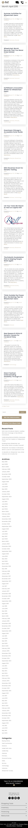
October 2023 (6, 524)
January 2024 (6, 516)
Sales (3, 761)
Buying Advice (6, 741)
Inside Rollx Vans (6, 748)
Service (4, 763)
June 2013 (4, 698)
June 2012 (4, 728)
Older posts (6, 406)
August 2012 (5, 723)
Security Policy (11, 826)
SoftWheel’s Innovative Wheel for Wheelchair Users (13, 89)
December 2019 (6, 566)
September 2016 (6, 601)
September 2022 (6, 551)
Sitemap (19, 826)
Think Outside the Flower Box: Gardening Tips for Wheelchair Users (14, 297)
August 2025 (5, 481)
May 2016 (4, 611)
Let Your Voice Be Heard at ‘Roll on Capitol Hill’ (13, 207)
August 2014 (5, 663)
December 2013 (6, 683)
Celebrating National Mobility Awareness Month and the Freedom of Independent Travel (13, 439)
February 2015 (6, 648)
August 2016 (5, 603)
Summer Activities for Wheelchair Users (12, 14)
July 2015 (4, 636)
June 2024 (5, 504)
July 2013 (4, 695)
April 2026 (5, 464)
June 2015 (4, 638)
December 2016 (6, 593)
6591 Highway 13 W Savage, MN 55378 (14, 793)
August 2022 (5, 554)
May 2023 (4, 536)
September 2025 (7, 479)
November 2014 (6, 656)
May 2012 (4, 730)
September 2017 (6, 581)
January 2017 (5, 591)
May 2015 (4, 641)
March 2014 (5, 676)
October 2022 (6, 549)
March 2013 (5, 705)
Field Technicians (7, 743)
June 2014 (5, 668)
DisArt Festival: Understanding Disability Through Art (13, 375)
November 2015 (6, 626)
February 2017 (6, 588)
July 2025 (4, 484)
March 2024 (5, 511)
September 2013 (6, 690)
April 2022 (5, 561)
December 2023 (6, 519)
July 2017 (4, 586)
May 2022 (4, 559)
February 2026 (6, 469)
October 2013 (6, 688)
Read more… (16, 75)
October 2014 (6, 658)
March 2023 (5, 541)
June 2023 (5, 534)
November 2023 (6, 521)
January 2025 (6, 491)
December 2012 (6, 713)
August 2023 (5, 529)
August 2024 (5, 499)
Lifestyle (17, 40)
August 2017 (5, 583)
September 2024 (7, 496)
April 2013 (4, 703)
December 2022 (6, 546)
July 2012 (4, 725)
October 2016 (6, 598)
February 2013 (6, 708)
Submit (22, 412)
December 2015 (6, 623)
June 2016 (4, 608)
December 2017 (6, 576)
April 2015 (4, 643)
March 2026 (5, 466)
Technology (7, 122)
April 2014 (4, 673)
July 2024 (4, 501)
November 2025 (6, 474)
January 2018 (5, 573)
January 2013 (5, 710)
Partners (12, 197)
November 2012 (6, 715)
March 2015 (5, 646)
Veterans (4, 768)
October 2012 (6, 718)
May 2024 (4, 506)
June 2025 (5, 486)
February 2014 (6, 678)
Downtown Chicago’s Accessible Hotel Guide (13, 131)
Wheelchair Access (9, 401)
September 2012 (6, 720)
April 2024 (5, 509)
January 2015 (5, 651)
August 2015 (5, 633)
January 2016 (5, 621)
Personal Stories (14, 285)
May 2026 (4, 461)
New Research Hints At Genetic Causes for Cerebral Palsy (13, 335)
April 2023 (5, 539)
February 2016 (6, 618)
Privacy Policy (23, 824)
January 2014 (5, 680)
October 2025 (6, 476)
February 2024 (6, 514)
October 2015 (6, 628)
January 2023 (6, 544)
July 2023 (4, 531)
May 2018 (4, 569)
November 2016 (6, 596)
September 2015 (6, 631)
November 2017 (6, 578)
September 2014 (6, 661)
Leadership (5, 751)
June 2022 (5, 556)
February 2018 (6, 571)
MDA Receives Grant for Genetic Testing (13, 169)
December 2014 (6, 653)
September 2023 (6, 526)
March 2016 (5, 616)
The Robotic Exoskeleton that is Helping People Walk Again (14, 259)
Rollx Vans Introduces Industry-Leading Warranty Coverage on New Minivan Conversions (13, 433)
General (12, 40)
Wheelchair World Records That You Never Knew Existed (13, 50)
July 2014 (4, 666)
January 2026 (6, 471)
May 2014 (4, 671)
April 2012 (4, 733)
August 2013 (5, 693)
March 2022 (5, 564)
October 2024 (6, 494)
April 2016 (4, 613)
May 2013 (4, 700)
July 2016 (4, 606)
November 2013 (6, 685)
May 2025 (4, 489)
